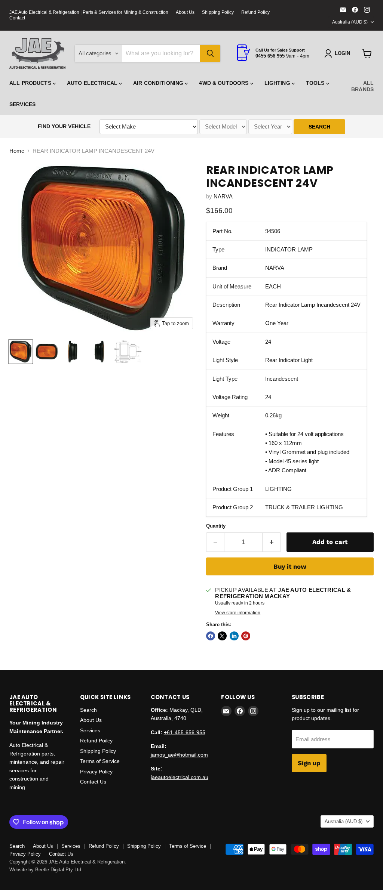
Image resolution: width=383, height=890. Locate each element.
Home (16, 151)
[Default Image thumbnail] (21, 352)
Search (88, 710)
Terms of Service (100, 761)
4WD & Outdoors (224, 83)
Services (22, 104)
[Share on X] (222, 635)
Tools (316, 83)
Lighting (278, 83)
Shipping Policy (218, 12)
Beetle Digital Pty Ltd (58, 869)
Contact (17, 18)
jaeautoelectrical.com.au (179, 777)
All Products (31, 83)
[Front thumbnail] (47, 352)
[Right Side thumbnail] (99, 352)
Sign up (309, 763)
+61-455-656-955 (184, 732)
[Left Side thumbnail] (73, 352)
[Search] (210, 53)
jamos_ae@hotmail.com (179, 755)
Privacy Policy (96, 772)
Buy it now (289, 566)
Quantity (216, 526)
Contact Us (93, 782)
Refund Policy (255, 12)
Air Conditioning (159, 83)
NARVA (223, 196)
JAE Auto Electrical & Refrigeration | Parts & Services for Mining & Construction (88, 12)
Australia (350, 22)
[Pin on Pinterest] (245, 635)
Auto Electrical (93, 83)
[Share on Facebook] (210, 635)
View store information (237, 612)
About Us (185, 12)
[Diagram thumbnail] (127, 352)
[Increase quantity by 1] (272, 541)
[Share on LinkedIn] (234, 635)
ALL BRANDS (362, 86)
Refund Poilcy (96, 741)
